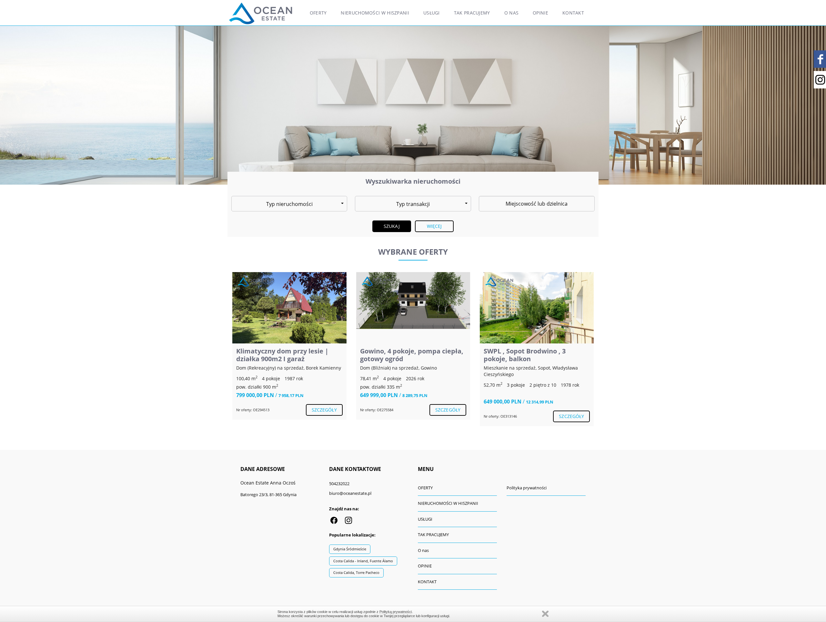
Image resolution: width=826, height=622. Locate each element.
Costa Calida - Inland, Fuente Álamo (363, 560)
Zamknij (545, 614)
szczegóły (324, 410)
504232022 (339, 483)
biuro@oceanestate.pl (350, 493)
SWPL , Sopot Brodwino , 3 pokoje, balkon (525, 355)
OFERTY (318, 13)
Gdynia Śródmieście (349, 548)
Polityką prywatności (395, 612)
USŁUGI (431, 13)
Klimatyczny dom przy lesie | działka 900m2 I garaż (282, 355)
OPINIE (540, 13)
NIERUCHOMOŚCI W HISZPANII (375, 13)
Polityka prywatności (527, 488)
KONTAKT (573, 13)
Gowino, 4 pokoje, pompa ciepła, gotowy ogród (411, 355)
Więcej (434, 226)
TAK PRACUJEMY (472, 13)
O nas (511, 13)
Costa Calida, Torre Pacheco (356, 572)
